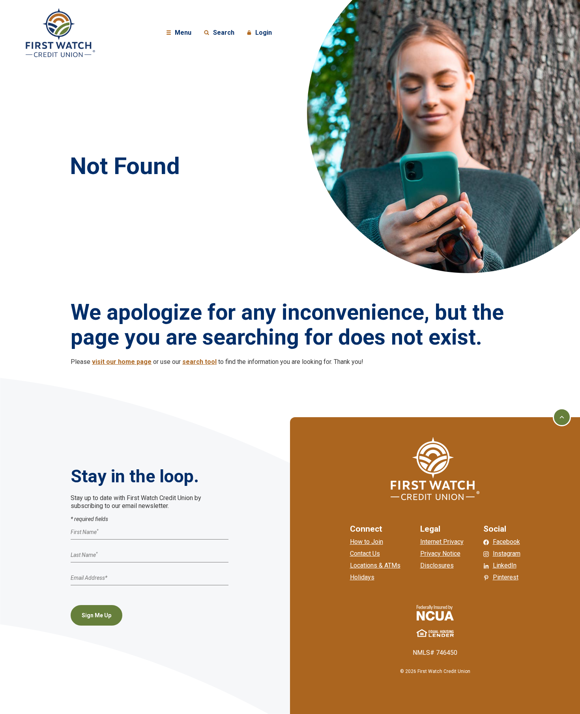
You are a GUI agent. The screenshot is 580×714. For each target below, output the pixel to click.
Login (260, 33)
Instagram (506, 553)
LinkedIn (504, 565)
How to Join (366, 541)
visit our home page (122, 361)
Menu (180, 33)
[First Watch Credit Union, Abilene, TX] (60, 32)
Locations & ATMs (375, 565)
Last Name (84, 555)
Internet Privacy (442, 541)
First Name (84, 532)
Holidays (362, 577)
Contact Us (365, 553)
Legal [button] (430, 529)
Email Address (89, 578)
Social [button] (494, 529)
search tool (199, 361)
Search (219, 33)
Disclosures (437, 565)
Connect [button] (366, 529)
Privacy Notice (440, 553)
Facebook (506, 541)
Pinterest (505, 577)
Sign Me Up (96, 615)
